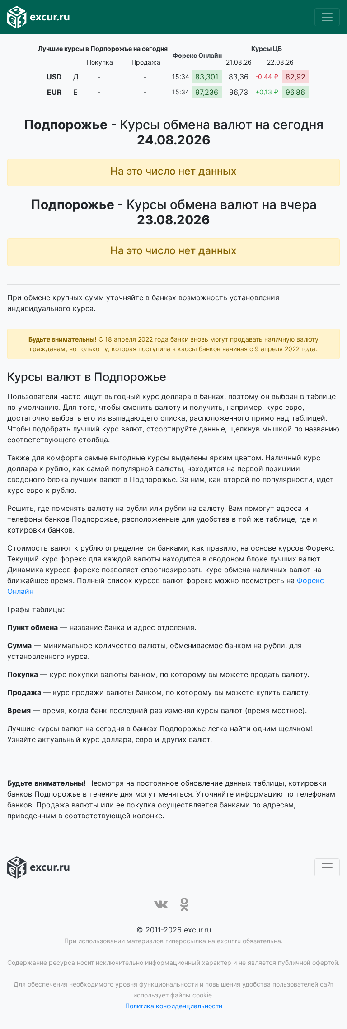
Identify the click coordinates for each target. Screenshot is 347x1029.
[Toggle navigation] (327, 17)
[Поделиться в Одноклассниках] (184, 904)
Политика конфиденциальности (173, 1006)
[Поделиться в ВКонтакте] (161, 904)
